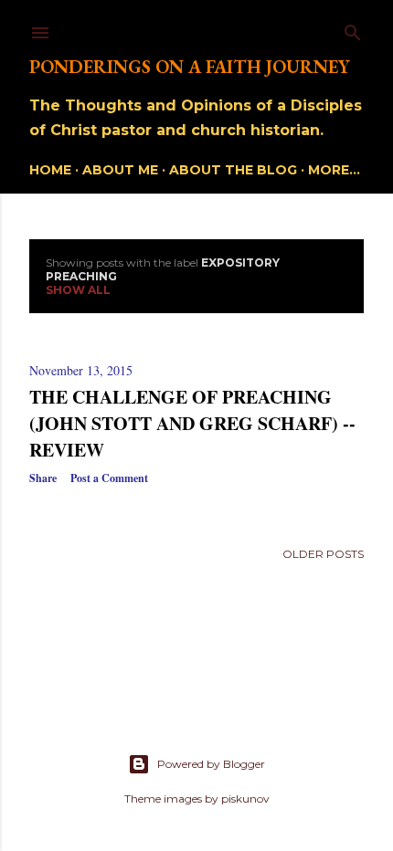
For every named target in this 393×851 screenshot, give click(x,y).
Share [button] (43, 478)
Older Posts (323, 554)
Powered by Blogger (211, 764)
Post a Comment (109, 478)
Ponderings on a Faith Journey (189, 67)
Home (50, 170)
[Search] (353, 29)
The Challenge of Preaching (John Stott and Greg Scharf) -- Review (192, 423)
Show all (78, 290)
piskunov (245, 798)
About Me (120, 170)
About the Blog (233, 170)
